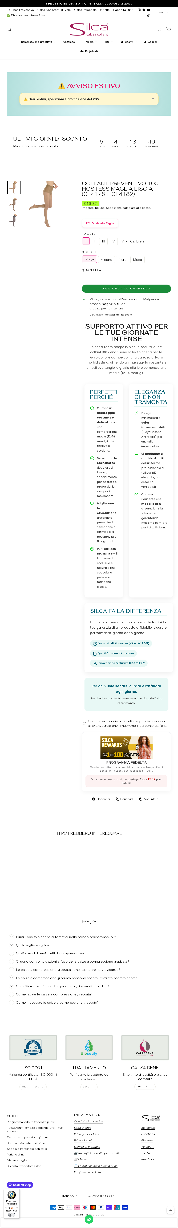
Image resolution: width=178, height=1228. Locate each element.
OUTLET (13, 1116)
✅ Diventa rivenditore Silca (26, 15)
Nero (123, 260)
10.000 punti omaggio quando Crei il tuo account (35, 1129)
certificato (33, 1086)
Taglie (89, 233)
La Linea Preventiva (20, 9)
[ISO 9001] (33, 1047)
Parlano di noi (16, 1154)
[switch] (11, 1215)
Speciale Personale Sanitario (27, 1148)
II (94, 241)
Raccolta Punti (123, 9)
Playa (90, 259)
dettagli (145, 1086)
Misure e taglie (17, 1160)
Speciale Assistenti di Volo (26, 1143)
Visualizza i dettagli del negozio (111, 314)
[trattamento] (89, 1047)
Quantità (92, 270)
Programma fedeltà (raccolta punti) (31, 1122)
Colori (89, 252)
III (103, 241)
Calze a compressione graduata (29, 1137)
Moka (137, 260)
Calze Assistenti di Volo (54, 9)
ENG (32, 1079)
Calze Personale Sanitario (92, 9)
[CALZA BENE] (145, 1047)
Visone (106, 260)
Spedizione (114, 207)
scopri (89, 1086)
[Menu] (17, 1191)
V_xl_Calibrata (133, 241)
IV (113, 241)
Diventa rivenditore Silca (24, 1166)
